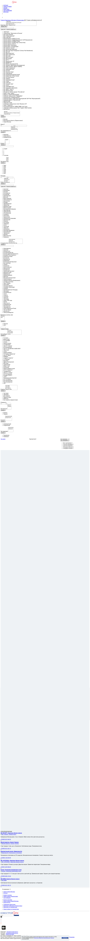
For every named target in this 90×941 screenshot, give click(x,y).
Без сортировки (67, 443)
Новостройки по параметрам (11, 909)
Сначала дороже (67, 445)
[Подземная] (10, 427)
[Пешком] (2, 316)
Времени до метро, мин (7, 315)
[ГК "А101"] (14, 330)
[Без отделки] (11, 388)
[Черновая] (11, 387)
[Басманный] (9, 179)
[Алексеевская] (16, 239)
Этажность (3, 402)
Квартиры (3, 25)
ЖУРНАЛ (5, 5)
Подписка (16, 915)
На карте (3, 439)
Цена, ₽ (2, 124)
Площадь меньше (68, 447)
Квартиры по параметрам (10, 907)
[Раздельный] (8, 417)
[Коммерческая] (14, 129)
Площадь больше (68, 448)
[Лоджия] (9, 406)
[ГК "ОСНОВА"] (14, 332)
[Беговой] (9, 181)
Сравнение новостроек (9, 904)
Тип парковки (4, 431)
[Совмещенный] (8, 416)
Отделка (3, 389)
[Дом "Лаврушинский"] (21, 25)
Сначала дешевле (68, 444)
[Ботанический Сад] (16, 243)
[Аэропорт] (9, 178)
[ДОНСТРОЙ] (14, 331)
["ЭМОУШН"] (21, 21)
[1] (7, 141)
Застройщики (7, 897)
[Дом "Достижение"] (21, 23)
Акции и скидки (7, 895)
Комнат (3, 143)
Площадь (3, 175)
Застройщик (4, 334)
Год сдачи (3, 161)
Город (2, 115)
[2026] (7, 159)
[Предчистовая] (11, 389)
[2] (7, 142)
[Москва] (12, 111)
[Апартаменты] (14, 128)
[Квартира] (14, 127)
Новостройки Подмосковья (10, 896)
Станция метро (5, 243)
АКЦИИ (5, 8)
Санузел (3, 420)
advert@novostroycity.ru (12, 933)
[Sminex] (14, 334)
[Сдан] (7, 157)
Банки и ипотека (7, 899)
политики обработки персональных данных (44, 937)
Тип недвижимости (6, 130)
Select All (3, 29)
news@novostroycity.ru (12, 931)
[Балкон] (9, 405)
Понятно (65, 937)
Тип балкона (4, 408)
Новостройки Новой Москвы (10, 901)
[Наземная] (10, 429)
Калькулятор (6, 902)
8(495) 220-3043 (8, 13)
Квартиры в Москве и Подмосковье (12, 905)
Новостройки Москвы (9, 891)
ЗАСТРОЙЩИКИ (7, 10)
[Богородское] (9, 182)
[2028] (7, 161)
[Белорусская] (16, 241)
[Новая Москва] (12, 114)
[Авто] (2, 317)
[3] (7, 143)
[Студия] (7, 139)
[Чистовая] (11, 385)
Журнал (5, 893)
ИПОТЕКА (5, 12)
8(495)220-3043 (10, 934)
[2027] (7, 160)
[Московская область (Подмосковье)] (12, 112)
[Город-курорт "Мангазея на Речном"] (21, 22)
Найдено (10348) (4, 329)
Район (2, 182)
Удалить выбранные (11, 29)
